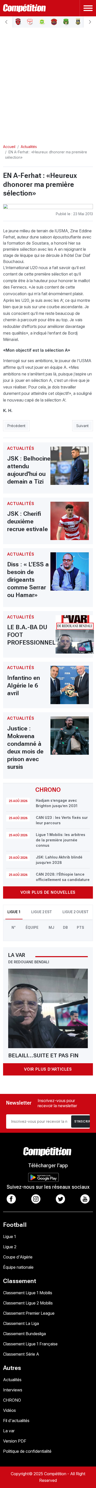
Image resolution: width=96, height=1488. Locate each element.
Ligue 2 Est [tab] (41, 912)
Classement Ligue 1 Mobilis (27, 1292)
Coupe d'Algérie (18, 1257)
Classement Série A (21, 1354)
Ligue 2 (9, 1246)
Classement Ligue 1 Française (30, 1343)
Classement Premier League (29, 1313)
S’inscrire (83, 1121)
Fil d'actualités (16, 1420)
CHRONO (12, 1400)
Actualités (12, 1379)
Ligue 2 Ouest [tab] (75, 912)
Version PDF (14, 1441)
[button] (6, 22)
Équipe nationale (18, 1267)
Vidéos (9, 1410)
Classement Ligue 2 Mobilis (28, 1303)
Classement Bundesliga (24, 1333)
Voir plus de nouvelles (48, 892)
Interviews (12, 1389)
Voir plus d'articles (48, 1069)
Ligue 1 (9, 1236)
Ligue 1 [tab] (13, 912)
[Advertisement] (48, 82)
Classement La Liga (21, 1323)
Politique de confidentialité (27, 1451)
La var (9, 1430)
